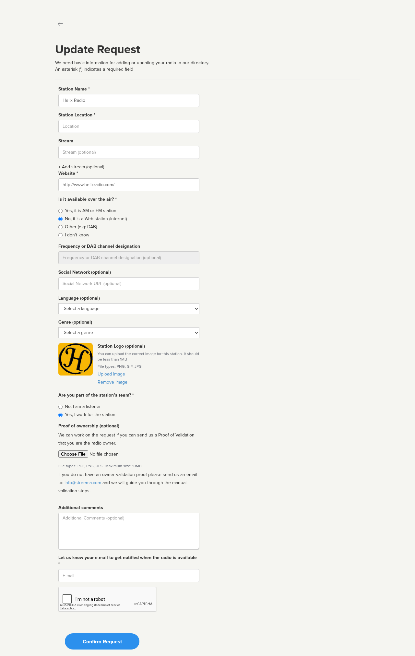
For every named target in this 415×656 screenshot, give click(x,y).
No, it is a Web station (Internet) (96, 218)
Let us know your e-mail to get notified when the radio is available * (127, 561)
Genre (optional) (75, 322)
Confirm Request (102, 641)
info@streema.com (83, 482)
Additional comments (80, 507)
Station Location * (76, 115)
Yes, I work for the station (90, 414)
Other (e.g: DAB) (81, 227)
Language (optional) (79, 298)
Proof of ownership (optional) (88, 426)
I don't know (77, 235)
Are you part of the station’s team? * (96, 395)
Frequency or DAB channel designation (99, 246)
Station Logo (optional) (121, 346)
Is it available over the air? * (87, 199)
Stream (65, 141)
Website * (68, 173)
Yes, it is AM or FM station (90, 210)
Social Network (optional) (84, 272)
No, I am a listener (83, 406)
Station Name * (74, 89)
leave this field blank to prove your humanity (24, 6)
